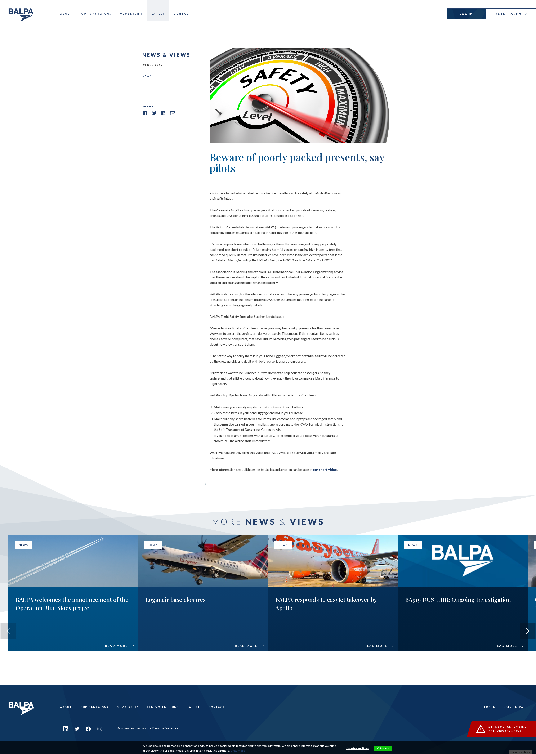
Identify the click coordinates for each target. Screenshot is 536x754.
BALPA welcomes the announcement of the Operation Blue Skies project (72, 603)
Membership (131, 13)
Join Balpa (509, 14)
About (66, 13)
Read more (116, 645)
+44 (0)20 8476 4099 (505, 730)
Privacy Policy (170, 728)
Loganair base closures (176, 599)
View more (237, 750)
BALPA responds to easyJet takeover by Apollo (326, 603)
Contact (182, 13)
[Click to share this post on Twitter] (154, 113)
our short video (325, 469)
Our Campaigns (96, 13)
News (147, 76)
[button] (528, 631)
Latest (158, 13)
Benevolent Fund (163, 707)
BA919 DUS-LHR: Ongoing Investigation (458, 599)
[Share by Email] (172, 113)
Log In (466, 13)
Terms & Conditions (148, 728)
